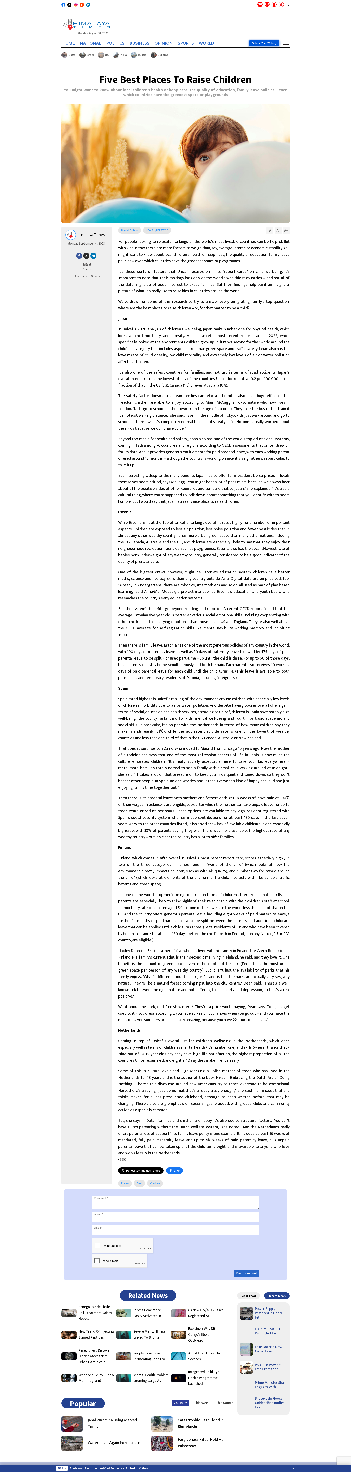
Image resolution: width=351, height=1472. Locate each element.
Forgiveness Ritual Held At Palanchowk (200, 1442)
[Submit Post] (274, 5)
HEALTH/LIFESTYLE (157, 230)
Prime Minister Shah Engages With (270, 1385)
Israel (90, 54)
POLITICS (115, 43)
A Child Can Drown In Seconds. (204, 1356)
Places (125, 1183)
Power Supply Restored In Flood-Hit (269, 1313)
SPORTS (186, 43)
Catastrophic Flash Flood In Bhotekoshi (201, 1423)
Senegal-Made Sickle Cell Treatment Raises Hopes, (95, 1313)
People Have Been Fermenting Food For (149, 1356)
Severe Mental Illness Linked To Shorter (149, 1335)
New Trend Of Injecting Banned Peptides (96, 1335)
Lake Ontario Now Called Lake (268, 1349)
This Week (201, 1403)
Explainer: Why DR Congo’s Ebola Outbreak (201, 1334)
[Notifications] (281, 4)
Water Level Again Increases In (114, 1442)
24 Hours (181, 1403)
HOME (68, 43)
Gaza (71, 54)
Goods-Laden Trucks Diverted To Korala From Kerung (104, 1468)
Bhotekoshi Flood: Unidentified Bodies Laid (269, 1403)
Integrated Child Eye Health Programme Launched (203, 1378)
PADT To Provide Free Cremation (268, 1367)
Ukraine (163, 54)
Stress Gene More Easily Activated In (147, 1313)
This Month (224, 1403)
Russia (142, 54)
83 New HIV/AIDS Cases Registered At (205, 1313)
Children (155, 1183)
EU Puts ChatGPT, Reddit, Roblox (268, 1331)
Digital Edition (129, 230)
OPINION (164, 43)
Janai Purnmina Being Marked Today (112, 1423)
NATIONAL (90, 43)
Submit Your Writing (264, 43)
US (107, 54)
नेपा (260, 4)
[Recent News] (267, 5)
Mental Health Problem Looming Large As (151, 1378)
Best (139, 1183)
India (123, 54)
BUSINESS (140, 43)
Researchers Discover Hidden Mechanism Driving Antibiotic (95, 1356)
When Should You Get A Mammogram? (96, 1378)
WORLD (206, 43)
